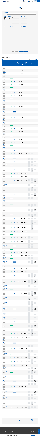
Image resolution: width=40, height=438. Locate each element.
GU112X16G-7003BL (5, 406)
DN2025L (4, 89)
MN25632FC (4, 339)
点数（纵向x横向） (18, 63)
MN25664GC (4, 342)
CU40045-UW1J (4, 254)
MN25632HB (4, 230)
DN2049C (4, 119)
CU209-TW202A (4, 197)
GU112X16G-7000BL (5, 391)
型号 (6, 63)
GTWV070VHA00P (5, 285)
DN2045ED (4, 108)
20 (32, 59)
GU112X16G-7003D (5, 397)
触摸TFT (5, 17)
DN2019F (4, 86)
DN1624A (4, 75)
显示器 (11, 63)
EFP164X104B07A (5, 72)
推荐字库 (32, 63)
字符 (9, 18)
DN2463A (4, 130)
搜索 (23, 51)
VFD (4, 19)
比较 (4, 68)
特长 (35, 63)
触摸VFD (5, 18)
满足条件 (15, 51)
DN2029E (4, 100)
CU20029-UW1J (4, 158)
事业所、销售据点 (32, 431)
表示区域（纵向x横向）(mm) (25, 63)
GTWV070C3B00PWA (5, 302)
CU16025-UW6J (4, 380)
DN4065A (4, 144)
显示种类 (15, 63)
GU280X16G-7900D (5, 245)
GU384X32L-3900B (5, 371)
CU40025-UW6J (4, 257)
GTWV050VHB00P (5, 184)
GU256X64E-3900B (5, 261)
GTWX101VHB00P (5, 353)
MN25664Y (4, 233)
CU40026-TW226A (5, 350)
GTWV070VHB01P (5, 297)
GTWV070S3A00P (5, 313)
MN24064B (4, 175)
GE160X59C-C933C (5, 376)
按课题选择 (5, 431)
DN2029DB (4, 97)
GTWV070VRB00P (5, 288)
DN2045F (4, 111)
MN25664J (4, 200)
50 (34, 59)
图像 (9, 17)
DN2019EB (4, 83)
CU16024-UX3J (4, 367)
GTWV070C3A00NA (5, 308)
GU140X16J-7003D (5, 164)
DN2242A (4, 122)
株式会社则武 (24, 1)
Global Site (26, 1)
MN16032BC (4, 155)
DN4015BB (4, 133)
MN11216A (4, 388)
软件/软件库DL (12, 431)
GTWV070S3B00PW (5, 317)
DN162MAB (4, 147)
